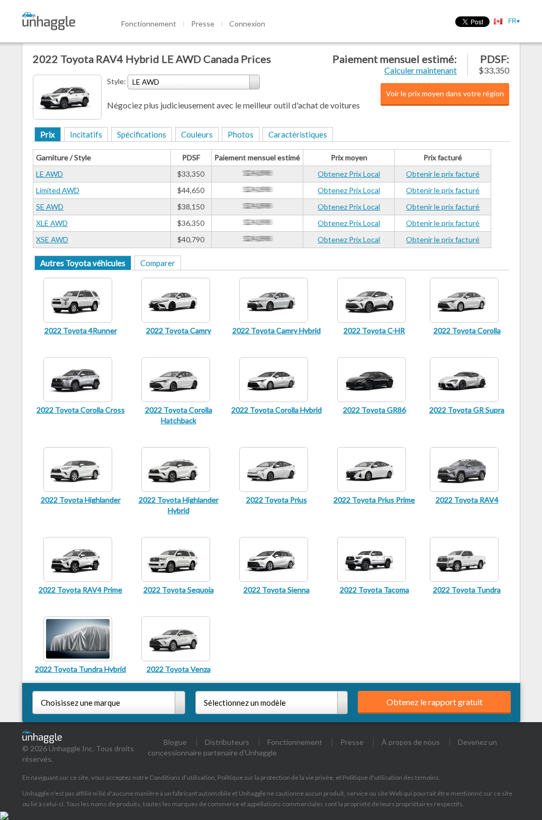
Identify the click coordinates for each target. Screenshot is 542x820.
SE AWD (50, 206)
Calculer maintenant (420, 70)
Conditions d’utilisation (182, 777)
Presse (202, 23)
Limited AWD (57, 190)
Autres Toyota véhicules (82, 263)
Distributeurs (227, 741)
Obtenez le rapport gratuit (434, 702)
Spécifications (141, 134)
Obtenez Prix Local (349, 173)
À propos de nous (411, 741)
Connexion (247, 23)
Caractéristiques (297, 134)
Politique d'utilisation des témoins (390, 777)
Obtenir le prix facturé (443, 173)
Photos (241, 134)
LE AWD (49, 173)
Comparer (157, 263)
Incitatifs (86, 134)
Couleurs (197, 134)
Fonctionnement (148, 23)
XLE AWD (52, 222)
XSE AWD (52, 239)
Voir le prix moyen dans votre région (445, 93)
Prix (47, 134)
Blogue (175, 741)
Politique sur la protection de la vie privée (275, 777)
